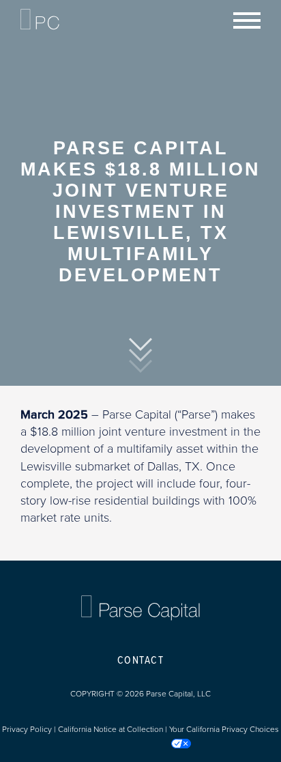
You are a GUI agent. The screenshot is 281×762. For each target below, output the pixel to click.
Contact (140, 660)
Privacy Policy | (30, 729)
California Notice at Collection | (113, 729)
